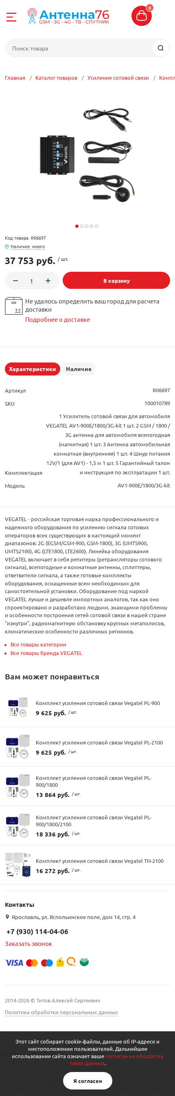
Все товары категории (38, 644)
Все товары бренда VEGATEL (46, 652)
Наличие (79, 368)
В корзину (116, 280)
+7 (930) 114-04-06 (37, 931)
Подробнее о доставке (57, 319)
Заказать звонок (28, 943)
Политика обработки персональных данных (61, 1012)
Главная (15, 77)
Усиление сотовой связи (118, 77)
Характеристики (32, 368)
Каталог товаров (56, 77)
